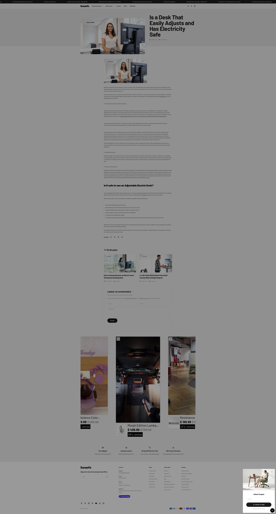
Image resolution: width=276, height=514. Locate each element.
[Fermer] (272, 472)
